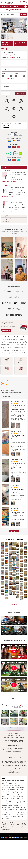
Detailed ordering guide (7, 196)
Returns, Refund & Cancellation (14, 735)
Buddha (13, 807)
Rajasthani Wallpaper (16, 803)
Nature (12, 787)
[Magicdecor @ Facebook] (22, 707)
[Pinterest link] (22, 741)
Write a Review (6, 396)
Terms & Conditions (8, 737)
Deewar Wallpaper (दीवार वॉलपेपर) (19, 802)
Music (15, 794)
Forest (14, 793)
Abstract (17, 787)
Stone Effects (4, 800)
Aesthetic (17, 784)
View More (14, 604)
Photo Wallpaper (5, 818)
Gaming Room (22, 809)
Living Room (4, 809)
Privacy (16, 737)
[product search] (17, 2)
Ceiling (16, 791)
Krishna (17, 807)
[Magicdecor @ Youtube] (12, 707)
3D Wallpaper (5, 784)
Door (13, 814)
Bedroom (23, 807)
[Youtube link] (12, 741)
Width (3, 73)
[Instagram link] (15, 741)
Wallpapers (4, 778)
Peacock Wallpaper (6, 803)
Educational (21, 813)
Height (16, 73)
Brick (8, 791)
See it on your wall (20, 43)
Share (4, 49)
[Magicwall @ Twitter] (17, 707)
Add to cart (5, 93)
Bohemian (22, 789)
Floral (11, 793)
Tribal (19, 800)
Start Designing (6, 330)
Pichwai (18, 816)
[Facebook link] (20, 741)
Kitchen (10, 809)
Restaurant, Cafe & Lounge (17, 796)
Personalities (14, 813)
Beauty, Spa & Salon (11, 789)
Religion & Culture (6, 796)
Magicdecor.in (11, 835)
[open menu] (26, 2)
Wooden (4, 802)
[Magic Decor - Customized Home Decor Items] (7, 2)
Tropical (11, 785)
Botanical (4, 791)
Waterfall (9, 802)
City (20, 791)
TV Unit (23, 816)
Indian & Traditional (6, 787)
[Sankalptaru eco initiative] (14, 772)
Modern (7, 816)
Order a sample (20, 93)
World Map (20, 785)
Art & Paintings (5, 785)
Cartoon (12, 791)
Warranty (22, 737)
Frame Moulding (19, 814)
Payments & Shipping (14, 733)
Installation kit (8, 80)
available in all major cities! (14, 10)
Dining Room (5, 811)
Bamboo (4, 789)
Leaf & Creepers (8, 794)
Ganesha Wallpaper (6, 807)
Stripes (10, 800)
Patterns (19, 794)
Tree (17, 789)
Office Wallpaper (17, 798)
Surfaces (15, 800)
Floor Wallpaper (19, 811)
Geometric (23, 793)
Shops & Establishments (7, 798)
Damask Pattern (5, 793)
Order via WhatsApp (5, 43)
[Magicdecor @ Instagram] (15, 707)
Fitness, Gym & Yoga (6, 814)
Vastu (15, 785)
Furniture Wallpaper (6, 813)
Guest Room (11, 811)
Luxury (3, 816)
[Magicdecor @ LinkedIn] (20, 707)
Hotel (3, 794)
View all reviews (14, 531)
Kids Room (11, 784)
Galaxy (18, 793)
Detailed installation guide (8, 211)
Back (24, 14)
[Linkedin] (17, 741)
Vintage (23, 800)
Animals (22, 787)
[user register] (25, 6)
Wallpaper (6, 127)
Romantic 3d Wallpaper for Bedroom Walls (11, 805)
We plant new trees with (14, 769)
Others (8, 125)
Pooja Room (15, 809)
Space (23, 798)
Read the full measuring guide (9, 181)
